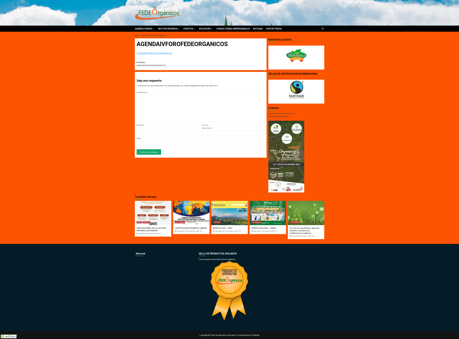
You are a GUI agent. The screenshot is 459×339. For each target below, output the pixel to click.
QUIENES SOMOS (143, 28)
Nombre (141, 125)
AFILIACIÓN (205, 28)
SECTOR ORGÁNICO (168, 28)
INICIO (139, 222)
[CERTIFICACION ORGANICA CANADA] (191, 213)
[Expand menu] (153, 29)
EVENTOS (188, 28)
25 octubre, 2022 (268, 231)
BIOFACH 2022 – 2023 (222, 228)
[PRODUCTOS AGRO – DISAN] (268, 213)
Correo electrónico (207, 126)
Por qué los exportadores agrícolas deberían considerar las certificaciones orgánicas (304, 230)
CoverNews (242, 335)
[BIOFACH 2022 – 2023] (229, 213)
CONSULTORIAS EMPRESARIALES (233, 28)
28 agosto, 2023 (153, 233)
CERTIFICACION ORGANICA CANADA (191, 228)
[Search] (322, 29)
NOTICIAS (258, 28)
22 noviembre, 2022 (193, 231)
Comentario (143, 92)
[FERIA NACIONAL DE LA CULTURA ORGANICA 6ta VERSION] (153, 213)
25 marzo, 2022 (306, 236)
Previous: (151, 64)
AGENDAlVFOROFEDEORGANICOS (154, 53)
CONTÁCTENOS (274, 28)
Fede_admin (142, 233)
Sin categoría (180, 222)
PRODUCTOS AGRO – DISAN (263, 228)
